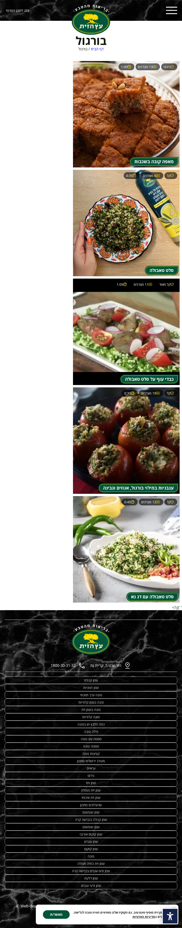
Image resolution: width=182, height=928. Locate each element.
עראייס (91, 768)
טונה (91, 856)
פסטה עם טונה (91, 739)
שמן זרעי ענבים (91, 885)
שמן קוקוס (91, 849)
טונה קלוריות (91, 717)
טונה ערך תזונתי (91, 695)
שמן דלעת (91, 878)
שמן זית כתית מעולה (91, 863)
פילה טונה (91, 731)
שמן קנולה (91, 680)
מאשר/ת (56, 914)
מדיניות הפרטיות (143, 917)
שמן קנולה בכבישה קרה (91, 819)
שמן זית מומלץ (91, 790)
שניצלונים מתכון (91, 805)
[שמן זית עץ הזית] (91, 20)
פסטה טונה (91, 746)
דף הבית (97, 49)
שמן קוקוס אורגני (91, 834)
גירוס (91, 775)
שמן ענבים (91, 841)
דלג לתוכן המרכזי (17, 10)
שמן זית (91, 783)
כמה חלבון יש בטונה (91, 724)
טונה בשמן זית (91, 709)
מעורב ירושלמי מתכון (91, 761)
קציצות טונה (91, 753)
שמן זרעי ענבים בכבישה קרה (91, 871)
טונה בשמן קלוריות (91, 702)
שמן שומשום (91, 812)
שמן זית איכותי (91, 797)
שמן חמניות (91, 687)
